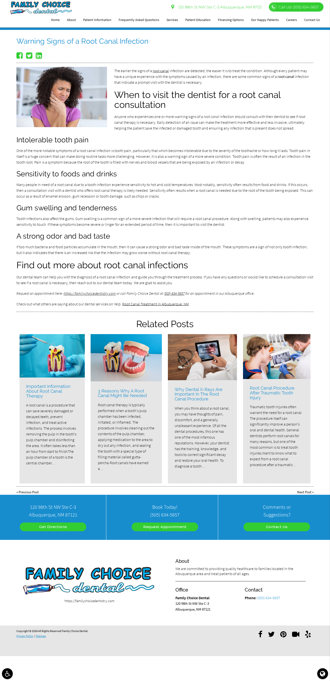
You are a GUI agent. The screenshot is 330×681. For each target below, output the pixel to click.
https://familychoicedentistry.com (90, 293)
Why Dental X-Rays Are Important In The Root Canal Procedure (198, 394)
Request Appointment (165, 526)
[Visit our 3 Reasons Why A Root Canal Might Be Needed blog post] (126, 357)
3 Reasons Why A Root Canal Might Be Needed (122, 393)
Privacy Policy (24, 636)
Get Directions (53, 526)
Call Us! (299, 7)
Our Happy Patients (265, 20)
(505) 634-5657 (174, 293)
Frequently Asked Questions (139, 20)
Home (55, 20)
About (71, 20)
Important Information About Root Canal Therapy (48, 391)
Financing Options (231, 20)
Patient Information (97, 20)
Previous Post (29, 492)
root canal (161, 70)
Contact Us (312, 20)
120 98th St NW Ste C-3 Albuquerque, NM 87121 (219, 7)
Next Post (304, 492)
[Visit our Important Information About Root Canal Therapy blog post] (52, 356)
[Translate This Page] (322, 673)
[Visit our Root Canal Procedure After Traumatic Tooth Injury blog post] (276, 356)
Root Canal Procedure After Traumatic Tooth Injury (272, 392)
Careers (291, 20)
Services (172, 20)
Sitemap (41, 636)
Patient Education (198, 20)
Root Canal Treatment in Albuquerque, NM (155, 304)
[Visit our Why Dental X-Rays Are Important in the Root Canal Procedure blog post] (202, 357)
